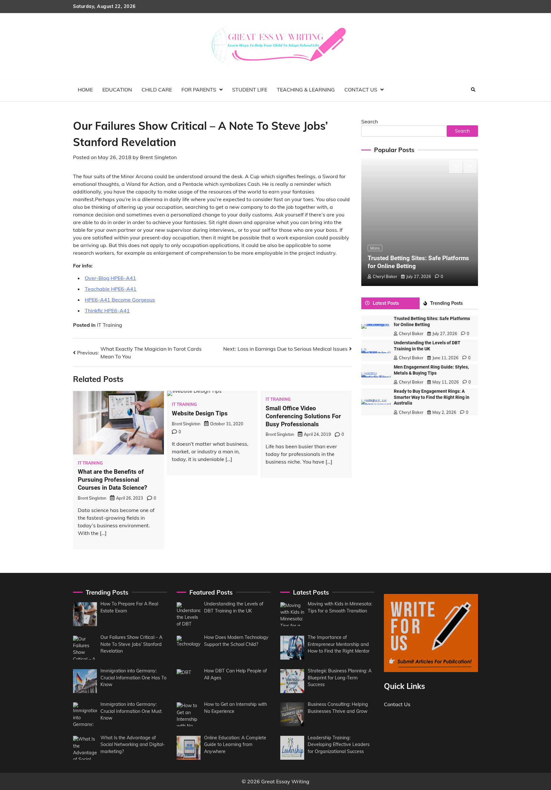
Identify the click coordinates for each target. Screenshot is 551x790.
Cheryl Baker (385, 276)
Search (369, 121)
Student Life (249, 89)
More (375, 248)
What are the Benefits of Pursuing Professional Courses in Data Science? (112, 479)
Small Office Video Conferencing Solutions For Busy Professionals (303, 416)
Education (117, 89)
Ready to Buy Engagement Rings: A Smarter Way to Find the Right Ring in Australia (431, 397)
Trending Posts (446, 303)
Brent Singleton (158, 157)
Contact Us (360, 89)
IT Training (109, 325)
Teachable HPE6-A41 (110, 289)
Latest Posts (386, 303)
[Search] (473, 89)
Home (85, 89)
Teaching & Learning (306, 89)
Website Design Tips (200, 413)
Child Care (157, 89)
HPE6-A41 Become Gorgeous (120, 299)
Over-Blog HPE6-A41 (110, 278)
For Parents (198, 89)
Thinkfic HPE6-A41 (107, 310)
